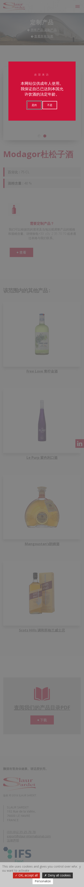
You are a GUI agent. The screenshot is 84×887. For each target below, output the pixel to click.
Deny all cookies (59, 875)
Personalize (43, 881)
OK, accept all (28, 875)
